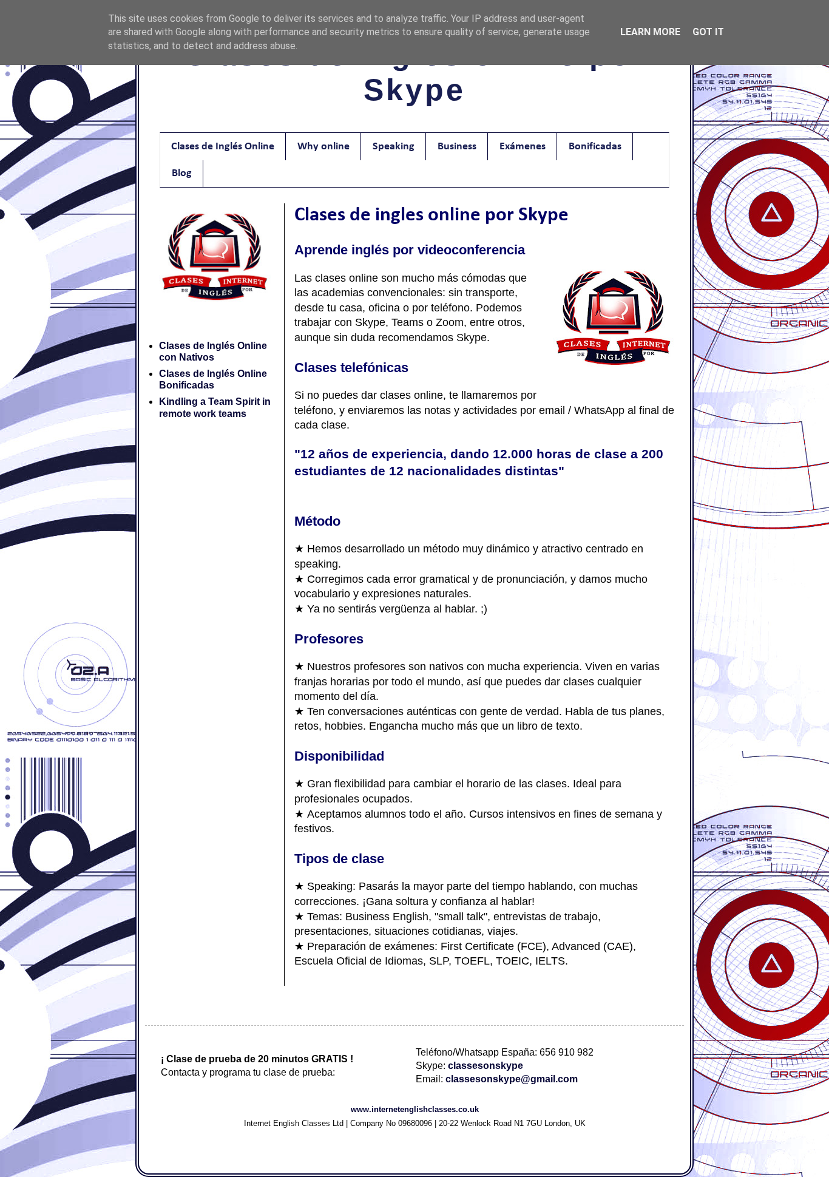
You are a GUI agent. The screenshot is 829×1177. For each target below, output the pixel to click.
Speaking (393, 146)
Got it (708, 32)
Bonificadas (595, 146)
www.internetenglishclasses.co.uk (415, 1109)
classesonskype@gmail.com (511, 1079)
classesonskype (485, 1065)
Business (457, 146)
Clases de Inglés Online (222, 146)
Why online (323, 146)
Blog (182, 173)
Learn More (650, 32)
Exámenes (522, 146)
